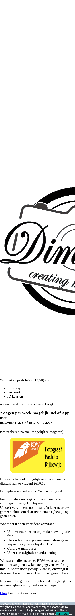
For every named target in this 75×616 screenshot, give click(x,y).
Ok (58, 614)
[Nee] (70, 614)
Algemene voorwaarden (49, 603)
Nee (65, 614)
